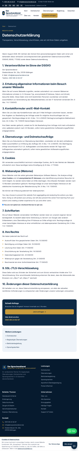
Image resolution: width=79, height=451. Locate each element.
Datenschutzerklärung (25, 448)
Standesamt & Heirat (9, 396)
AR (14, 5)
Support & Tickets (47, 412)
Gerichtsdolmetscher (9, 409)
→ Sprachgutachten (12, 347)
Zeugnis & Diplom (8, 405)
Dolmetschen (35, 11)
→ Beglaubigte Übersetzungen (16, 340)
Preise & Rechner (47, 386)
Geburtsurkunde (7, 402)
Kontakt (36, 15)
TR (10, 5)
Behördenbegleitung (48, 376)
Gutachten (71, 11)
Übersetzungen (48, 11)
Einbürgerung (7, 399)
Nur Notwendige (54, 444)
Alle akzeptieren (70, 444)
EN (6, 5)
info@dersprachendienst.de (27, 2)
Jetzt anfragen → (39, 312)
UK (18, 5)
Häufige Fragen (46, 405)
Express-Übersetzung (9, 412)
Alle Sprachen (45, 399)
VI (21, 5)
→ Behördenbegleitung (13, 343)
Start (25, 11)
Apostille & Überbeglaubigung (51, 383)
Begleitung (60, 11)
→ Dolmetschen (10, 336)
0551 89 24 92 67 (9, 2)
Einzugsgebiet (46, 402)
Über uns (27, 15)
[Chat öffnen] (74, 446)
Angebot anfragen (49, 15)
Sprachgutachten (47, 379)
